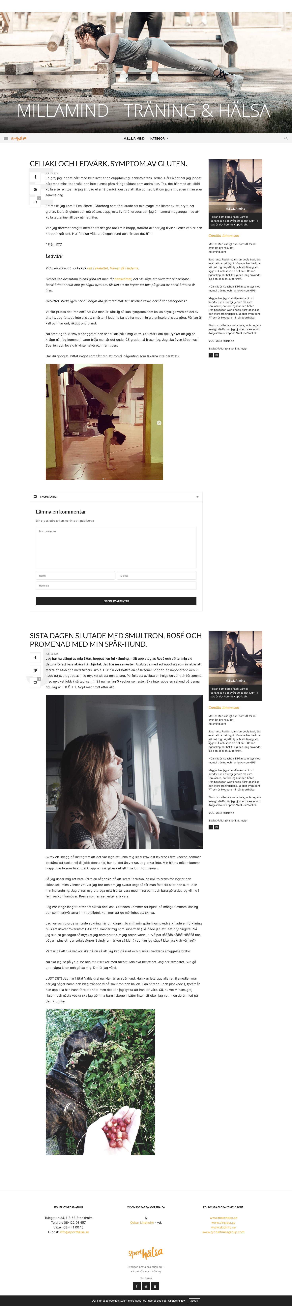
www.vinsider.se (223, 1222)
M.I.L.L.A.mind (134, 138)
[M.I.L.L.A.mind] (146, 72)
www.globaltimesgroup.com (223, 1232)
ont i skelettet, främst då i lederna (112, 268)
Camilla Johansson (224, 235)
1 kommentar (48, 496)
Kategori (157, 138)
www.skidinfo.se (223, 1227)
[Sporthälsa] (19, 138)
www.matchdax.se (223, 1218)
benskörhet (123, 279)
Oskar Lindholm (142, 1222)
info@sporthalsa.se (74, 1232)
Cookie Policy (176, 1300)
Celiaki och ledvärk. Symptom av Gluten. (108, 163)
